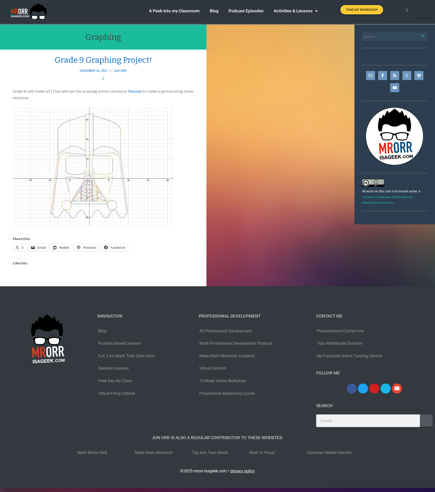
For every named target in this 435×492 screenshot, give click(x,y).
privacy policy (242, 471)
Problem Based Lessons (119, 343)
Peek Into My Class (115, 380)
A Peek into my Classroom (174, 10)
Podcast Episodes (246, 10)
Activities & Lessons (293, 10)
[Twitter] (363, 388)
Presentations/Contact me (340, 331)
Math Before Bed (92, 452)
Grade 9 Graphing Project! (103, 60)
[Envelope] (397, 388)
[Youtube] (374, 388)
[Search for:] (394, 36)
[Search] (424, 10)
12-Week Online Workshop (222, 380)
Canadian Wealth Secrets (329, 452)
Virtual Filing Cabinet (116, 393)
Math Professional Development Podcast (235, 343)
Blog (214, 10)
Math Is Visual (262, 452)
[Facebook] (352, 388)
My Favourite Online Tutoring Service (349, 356)
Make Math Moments (154, 452)
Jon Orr (120, 70)
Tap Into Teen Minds (210, 452)
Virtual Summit (212, 368)
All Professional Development (225, 331)
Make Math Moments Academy (227, 356)
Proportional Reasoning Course (227, 393)
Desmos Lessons (114, 368)
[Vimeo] (386, 388)
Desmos (135, 91)
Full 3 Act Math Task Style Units (126, 356)
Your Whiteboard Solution (339, 343)
